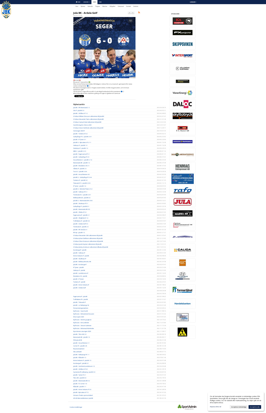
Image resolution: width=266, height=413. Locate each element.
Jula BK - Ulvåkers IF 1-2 (80, 113)
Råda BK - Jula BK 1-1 (79, 386)
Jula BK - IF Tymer (78, 279)
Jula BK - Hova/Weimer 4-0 (81, 174)
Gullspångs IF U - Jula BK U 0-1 (82, 137)
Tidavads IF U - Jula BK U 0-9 (81, 183)
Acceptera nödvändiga (238, 407)
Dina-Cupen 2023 (78, 317)
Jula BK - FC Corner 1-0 (80, 384)
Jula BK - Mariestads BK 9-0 (81, 209)
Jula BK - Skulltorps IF (79, 259)
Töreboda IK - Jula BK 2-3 (80, 227)
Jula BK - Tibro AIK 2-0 (79, 334)
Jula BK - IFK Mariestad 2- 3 (81, 107)
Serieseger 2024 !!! (79, 131)
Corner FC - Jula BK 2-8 (80, 346)
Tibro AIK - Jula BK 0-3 (79, 378)
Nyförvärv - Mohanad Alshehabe (83, 328)
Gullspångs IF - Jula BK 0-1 (81, 206)
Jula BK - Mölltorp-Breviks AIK (82, 261)
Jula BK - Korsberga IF (79, 264)
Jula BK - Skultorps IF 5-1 (80, 203)
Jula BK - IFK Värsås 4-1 (80, 230)
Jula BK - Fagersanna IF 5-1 (81, 154)
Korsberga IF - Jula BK (79, 250)
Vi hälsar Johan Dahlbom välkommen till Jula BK (88, 238)
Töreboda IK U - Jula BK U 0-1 (82, 195)
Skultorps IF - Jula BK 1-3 (80, 148)
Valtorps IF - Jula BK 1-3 (80, 145)
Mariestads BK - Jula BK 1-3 (81, 337)
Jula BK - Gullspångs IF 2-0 (81, 157)
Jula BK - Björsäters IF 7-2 (81, 392)
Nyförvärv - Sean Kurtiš (80, 311)
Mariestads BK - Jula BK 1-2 (81, 163)
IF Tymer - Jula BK (78, 267)
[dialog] (236, 401)
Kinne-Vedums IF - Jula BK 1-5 (82, 360)
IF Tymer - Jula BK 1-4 (79, 186)
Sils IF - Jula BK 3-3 (78, 110)
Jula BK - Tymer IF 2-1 (79, 375)
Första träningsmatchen (80, 308)
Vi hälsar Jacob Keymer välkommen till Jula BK (87, 244)
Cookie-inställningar (76, 407)
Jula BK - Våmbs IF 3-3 (79, 212)
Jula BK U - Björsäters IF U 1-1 (82, 142)
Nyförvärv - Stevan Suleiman (82, 325)
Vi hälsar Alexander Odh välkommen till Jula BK (88, 235)
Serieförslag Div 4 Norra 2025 (82, 125)
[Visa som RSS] (139, 13)
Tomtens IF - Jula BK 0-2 (80, 180)
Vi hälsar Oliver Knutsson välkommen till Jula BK (88, 241)
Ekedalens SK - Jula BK (80, 276)
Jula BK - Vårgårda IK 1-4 (80, 218)
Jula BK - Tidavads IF (79, 302)
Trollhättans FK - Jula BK (80, 299)
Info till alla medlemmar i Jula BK (83, 398)
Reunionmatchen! (78, 349)
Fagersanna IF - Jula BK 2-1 (81, 215)
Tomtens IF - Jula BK (79, 282)
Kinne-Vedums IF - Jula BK (81, 256)
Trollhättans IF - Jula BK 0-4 (81, 221)
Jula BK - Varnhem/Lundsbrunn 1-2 (84, 366)
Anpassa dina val (215, 407)
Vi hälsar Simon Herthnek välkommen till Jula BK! (88, 128)
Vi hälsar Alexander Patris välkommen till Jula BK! (88, 119)
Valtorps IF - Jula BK (79, 270)
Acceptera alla (255, 407)
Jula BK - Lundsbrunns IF (80, 273)
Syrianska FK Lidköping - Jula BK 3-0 (84, 372)
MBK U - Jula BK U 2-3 (79, 151)
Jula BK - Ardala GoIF (85, 13)
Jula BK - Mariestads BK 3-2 (81, 381)
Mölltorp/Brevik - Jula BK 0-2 (81, 198)
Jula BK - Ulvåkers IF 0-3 (80, 369)
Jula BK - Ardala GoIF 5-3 (80, 224)
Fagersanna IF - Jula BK (80, 296)
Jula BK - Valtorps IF (79, 253)
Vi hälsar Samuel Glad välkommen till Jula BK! (87, 122)
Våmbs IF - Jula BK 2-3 (79, 168)
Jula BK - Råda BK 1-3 (79, 357)
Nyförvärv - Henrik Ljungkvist (82, 320)
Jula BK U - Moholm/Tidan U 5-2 (82, 189)
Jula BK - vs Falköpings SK (81, 305)
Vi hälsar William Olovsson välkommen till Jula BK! (88, 116)
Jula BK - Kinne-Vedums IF (81, 285)
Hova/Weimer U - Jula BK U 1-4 (82, 160)
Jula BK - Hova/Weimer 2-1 (81, 343)
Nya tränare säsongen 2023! (82, 331)
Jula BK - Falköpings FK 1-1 (81, 354)
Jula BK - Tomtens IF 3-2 (80, 134)
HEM (78, 2)
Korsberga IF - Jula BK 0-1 (81, 363)
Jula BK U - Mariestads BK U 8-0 (82, 200)
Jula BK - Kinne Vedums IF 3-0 (82, 389)
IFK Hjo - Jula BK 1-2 (79, 232)
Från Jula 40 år (77, 340)
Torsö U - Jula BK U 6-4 (80, 171)
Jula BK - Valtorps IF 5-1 (80, 192)
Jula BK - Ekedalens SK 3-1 (81, 166)
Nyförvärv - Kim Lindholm (81, 323)
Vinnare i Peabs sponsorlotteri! (83, 395)
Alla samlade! (77, 352)
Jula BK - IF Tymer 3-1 (79, 139)
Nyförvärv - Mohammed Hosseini (83, 314)
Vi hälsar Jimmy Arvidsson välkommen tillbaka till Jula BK (90, 247)
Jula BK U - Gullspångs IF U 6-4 (82, 177)
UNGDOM (86, 2)
